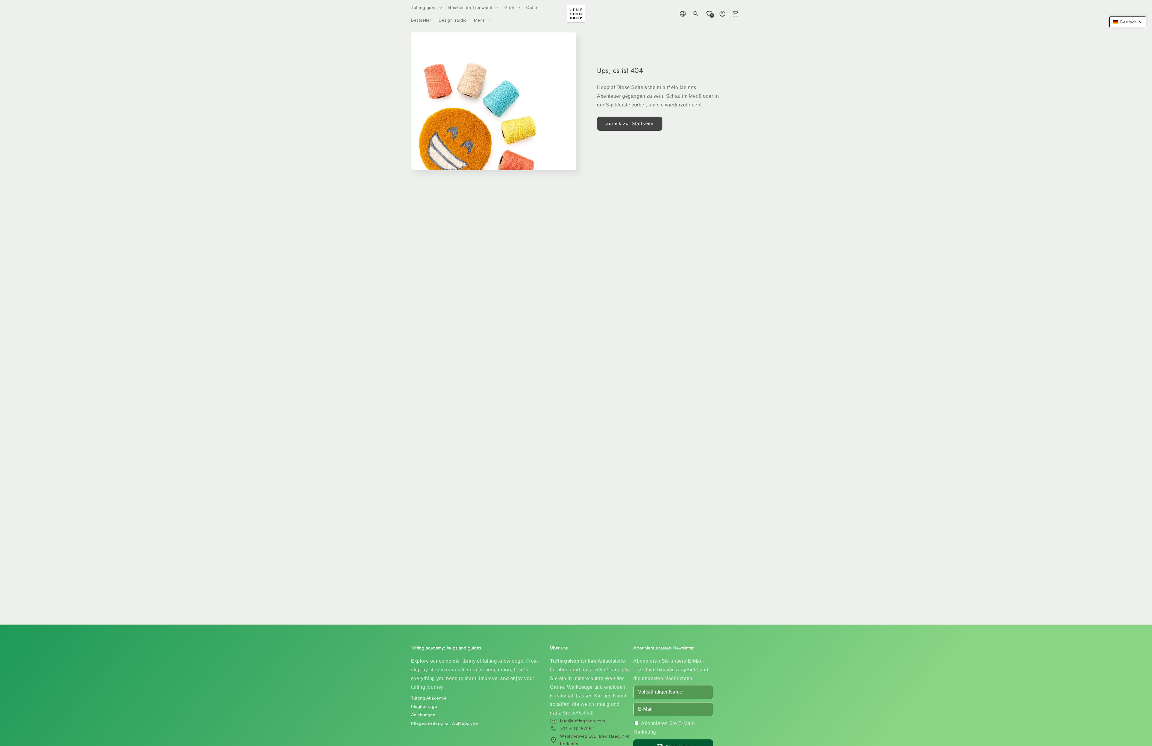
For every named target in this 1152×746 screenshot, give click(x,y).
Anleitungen (423, 714)
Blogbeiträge (424, 706)
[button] (426, 7)
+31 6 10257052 (577, 728)
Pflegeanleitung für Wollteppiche (444, 723)
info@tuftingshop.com (582, 720)
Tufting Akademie (429, 698)
